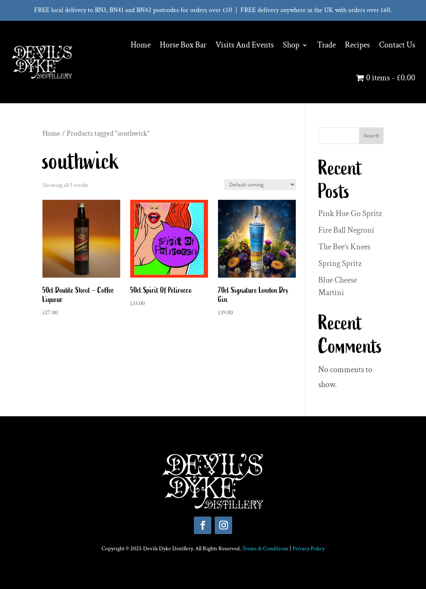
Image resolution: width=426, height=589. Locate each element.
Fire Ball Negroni (346, 230)
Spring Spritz (340, 263)
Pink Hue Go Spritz (350, 213)
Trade (326, 45)
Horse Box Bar (183, 45)
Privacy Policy (308, 548)
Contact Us (397, 45)
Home (141, 45)
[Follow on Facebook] (202, 525)
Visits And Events (244, 45)
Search (371, 135)
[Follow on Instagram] (223, 525)
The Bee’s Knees (344, 246)
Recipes (357, 45)
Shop (291, 45)
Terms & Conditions (265, 548)
